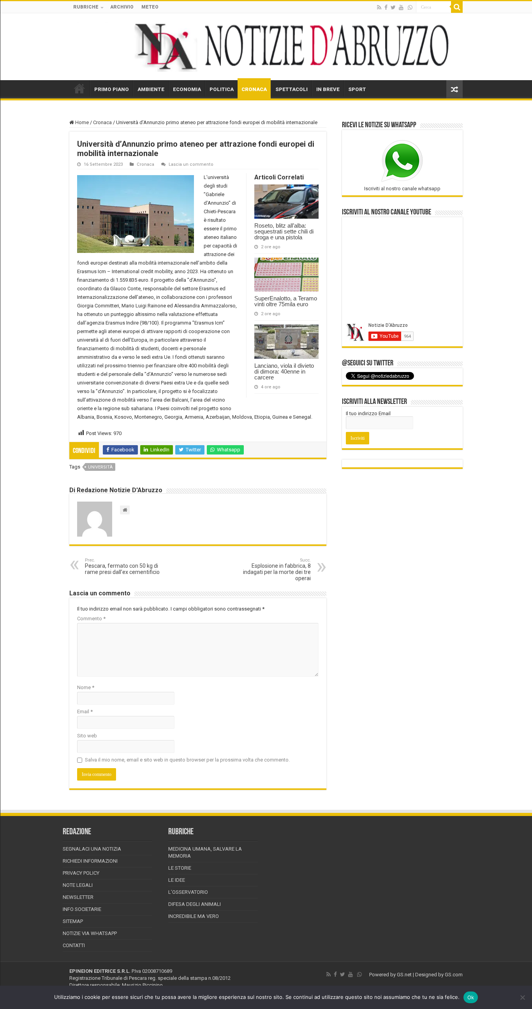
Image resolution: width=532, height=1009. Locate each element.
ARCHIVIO (122, 7)
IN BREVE (328, 89)
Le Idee (176, 880)
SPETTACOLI (291, 89)
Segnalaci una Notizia (92, 849)
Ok (470, 997)
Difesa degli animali (194, 904)
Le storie (179, 868)
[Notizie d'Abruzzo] (266, 46)
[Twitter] (393, 7)
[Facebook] (386, 7)
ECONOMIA (187, 89)
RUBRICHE (86, 7)
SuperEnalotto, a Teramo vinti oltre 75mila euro (285, 301)
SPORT (357, 89)
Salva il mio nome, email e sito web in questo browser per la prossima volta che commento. (187, 760)
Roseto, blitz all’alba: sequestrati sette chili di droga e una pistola (284, 231)
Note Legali (78, 885)
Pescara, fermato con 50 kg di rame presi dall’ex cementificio (122, 566)
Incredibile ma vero (193, 916)
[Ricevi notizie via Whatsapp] (410, 7)
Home (81, 122)
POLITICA (222, 89)
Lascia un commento (191, 164)
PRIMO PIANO (111, 89)
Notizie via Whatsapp (90, 933)
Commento (91, 618)
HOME (79, 88)
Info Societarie (82, 909)
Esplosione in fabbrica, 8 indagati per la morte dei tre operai (277, 569)
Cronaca (102, 122)
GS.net (404, 974)
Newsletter (78, 897)
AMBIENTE (150, 89)
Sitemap (73, 921)
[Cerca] (457, 7)
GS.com (454, 974)
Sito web (87, 736)
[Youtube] (401, 7)
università (100, 467)
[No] (522, 997)
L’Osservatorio (188, 892)
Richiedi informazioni (90, 861)
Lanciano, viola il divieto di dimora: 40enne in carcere (284, 371)
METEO (150, 7)
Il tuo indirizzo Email (368, 413)
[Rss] (379, 7)
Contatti (74, 945)
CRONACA (254, 89)
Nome (85, 687)
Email (85, 711)
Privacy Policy (81, 873)
